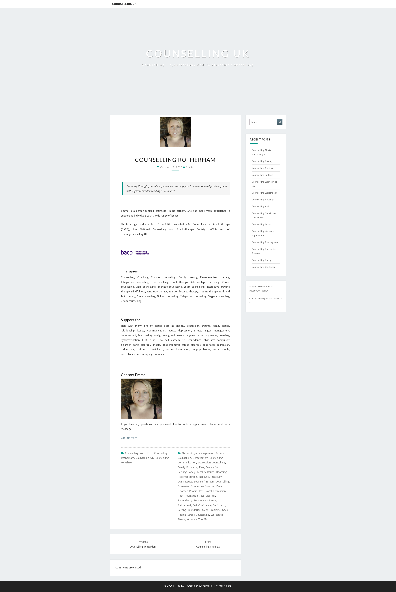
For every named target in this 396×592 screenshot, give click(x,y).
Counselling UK (124, 4)
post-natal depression (212, 491)
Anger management (202, 453)
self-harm (219, 505)
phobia (193, 491)
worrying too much (198, 519)
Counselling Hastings (263, 199)
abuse (185, 453)
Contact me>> (129, 437)
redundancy (185, 500)
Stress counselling (198, 514)
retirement (184, 505)
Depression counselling (211, 462)
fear (201, 467)
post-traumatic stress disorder (196, 495)
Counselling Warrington (264, 192)
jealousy (216, 476)
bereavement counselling (208, 458)
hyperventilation (187, 476)
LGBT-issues (185, 481)
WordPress (205, 585)
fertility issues (205, 472)
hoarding (221, 472)
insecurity (204, 476)
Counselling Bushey (262, 161)
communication (187, 462)
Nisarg (228, 585)
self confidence (202, 505)
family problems (187, 467)
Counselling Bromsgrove (265, 242)
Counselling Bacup (261, 260)
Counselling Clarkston (263, 266)
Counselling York (260, 206)
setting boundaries (189, 510)
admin (190, 167)
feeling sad (213, 467)
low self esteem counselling (211, 481)
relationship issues (205, 500)
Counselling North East (139, 453)
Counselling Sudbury (262, 174)
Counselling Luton (261, 224)
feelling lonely (186, 472)
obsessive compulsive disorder (196, 486)
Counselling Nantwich (263, 167)
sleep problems (211, 510)
